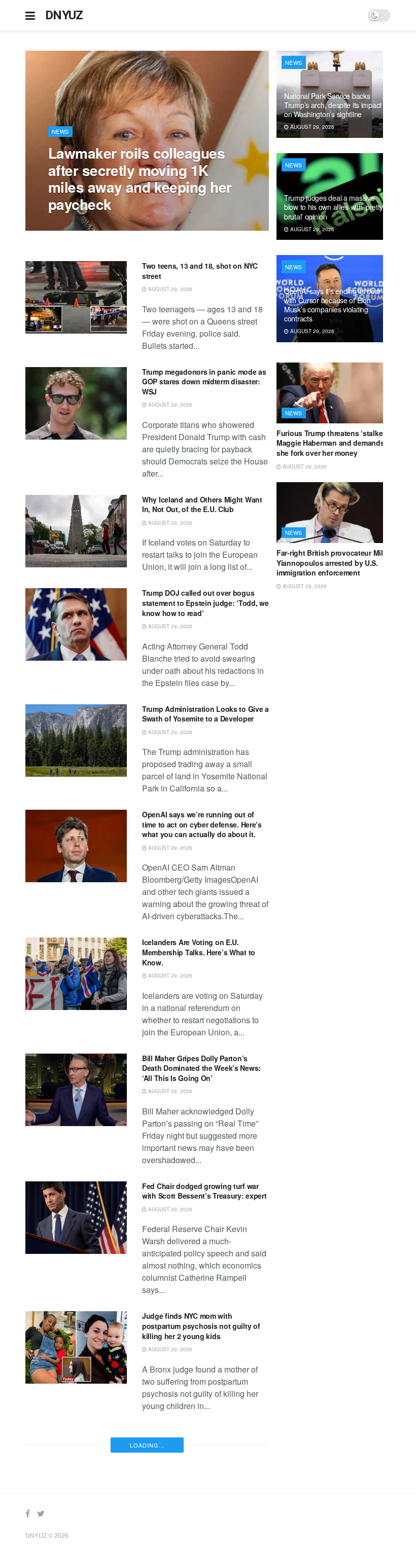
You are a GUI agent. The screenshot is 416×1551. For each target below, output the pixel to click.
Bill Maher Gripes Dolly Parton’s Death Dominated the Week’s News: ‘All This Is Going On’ (201, 1068)
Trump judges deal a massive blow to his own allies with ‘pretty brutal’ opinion (333, 207)
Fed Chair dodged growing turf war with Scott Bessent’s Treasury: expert (204, 1191)
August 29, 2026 (75, 225)
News (60, 131)
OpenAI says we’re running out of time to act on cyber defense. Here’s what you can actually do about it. (202, 824)
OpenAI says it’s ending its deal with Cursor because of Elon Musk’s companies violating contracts (332, 305)
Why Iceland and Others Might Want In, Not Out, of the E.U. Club (202, 504)
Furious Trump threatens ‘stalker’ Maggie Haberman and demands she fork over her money (331, 443)
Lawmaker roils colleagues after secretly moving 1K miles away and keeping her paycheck (139, 178)
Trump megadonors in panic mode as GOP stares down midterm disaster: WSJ (204, 381)
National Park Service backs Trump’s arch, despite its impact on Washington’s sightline (202, 1442)
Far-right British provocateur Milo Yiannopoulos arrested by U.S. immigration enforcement (331, 563)
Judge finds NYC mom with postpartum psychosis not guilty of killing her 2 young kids (201, 1326)
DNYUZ (64, 15)
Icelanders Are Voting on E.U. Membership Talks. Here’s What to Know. (198, 952)
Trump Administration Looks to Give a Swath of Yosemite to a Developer (205, 714)
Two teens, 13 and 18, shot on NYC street (200, 271)
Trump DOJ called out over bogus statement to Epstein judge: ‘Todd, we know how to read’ (205, 603)
